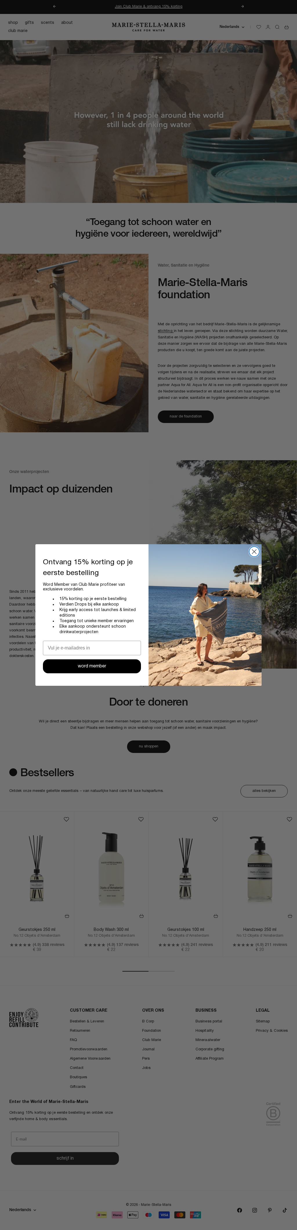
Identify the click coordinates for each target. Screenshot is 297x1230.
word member (92, 666)
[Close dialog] (254, 552)
